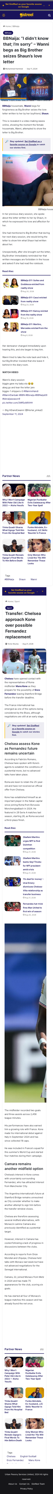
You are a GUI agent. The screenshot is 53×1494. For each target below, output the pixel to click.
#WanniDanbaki (10, 395)
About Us (12, 1484)
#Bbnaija (29, 395)
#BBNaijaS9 (41, 395)
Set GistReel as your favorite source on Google (23, 5)
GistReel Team (38, 1484)
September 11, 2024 (12, 414)
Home (8, 26)
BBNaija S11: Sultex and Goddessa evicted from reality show (32, 284)
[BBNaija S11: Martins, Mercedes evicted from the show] (10, 327)
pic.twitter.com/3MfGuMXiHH (17, 402)
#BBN (22, 395)
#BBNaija (9, 579)
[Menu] (3, 16)
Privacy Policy (26, 1488)
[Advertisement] (26, 447)
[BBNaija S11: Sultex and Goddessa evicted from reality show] (10, 283)
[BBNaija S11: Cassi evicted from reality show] (10, 300)
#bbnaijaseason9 (11, 398)
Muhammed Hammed (14, 69)
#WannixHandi (31, 391)
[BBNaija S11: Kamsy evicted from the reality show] (10, 313)
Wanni (34, 579)
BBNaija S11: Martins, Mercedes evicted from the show (34, 328)
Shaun (22, 579)
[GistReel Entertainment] (26, 15)
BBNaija (16, 26)
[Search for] (49, 16)
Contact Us (24, 1484)
